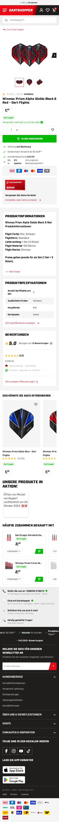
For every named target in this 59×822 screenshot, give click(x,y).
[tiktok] (28, 751)
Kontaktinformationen (14, 683)
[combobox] (31, 20)
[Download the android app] (14, 780)
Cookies (25, 794)
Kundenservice (13, 677)
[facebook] (6, 751)
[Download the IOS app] (14, 770)
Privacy (13, 794)
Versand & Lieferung (13, 689)
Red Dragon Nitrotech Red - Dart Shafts (28, 535)
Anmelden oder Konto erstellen (21, 200)
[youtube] (21, 751)
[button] (16, 505)
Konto (7, 723)
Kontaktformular (11, 705)
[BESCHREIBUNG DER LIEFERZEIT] (41, 122)
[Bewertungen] (51, 343)
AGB (5, 794)
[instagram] (13, 751)
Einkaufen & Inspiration (19, 732)
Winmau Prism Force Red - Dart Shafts (28, 563)
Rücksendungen (11, 694)
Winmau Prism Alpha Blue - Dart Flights (19, 453)
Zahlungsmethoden (12, 700)
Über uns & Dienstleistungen (22, 714)
